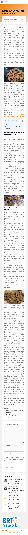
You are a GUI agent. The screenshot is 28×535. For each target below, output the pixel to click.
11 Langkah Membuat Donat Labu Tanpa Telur (14, 116)
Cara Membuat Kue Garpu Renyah (14, 127)
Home (6, 19)
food (10, 19)
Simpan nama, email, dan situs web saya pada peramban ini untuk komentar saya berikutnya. (15, 460)
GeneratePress (16, 532)
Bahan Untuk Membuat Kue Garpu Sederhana (14, 124)
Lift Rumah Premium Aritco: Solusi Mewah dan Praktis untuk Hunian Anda (16, 481)
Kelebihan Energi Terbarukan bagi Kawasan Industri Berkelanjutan (15, 497)
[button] (22, 2)
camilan (12, 364)
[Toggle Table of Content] (20, 121)
